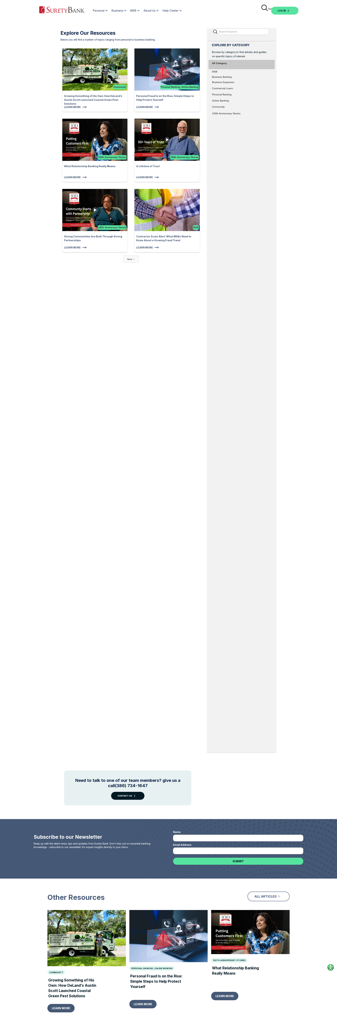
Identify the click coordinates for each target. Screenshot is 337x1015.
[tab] (242, 51)
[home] (62, 11)
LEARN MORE (61, 1008)
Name (177, 831)
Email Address (182, 844)
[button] (98, 10)
